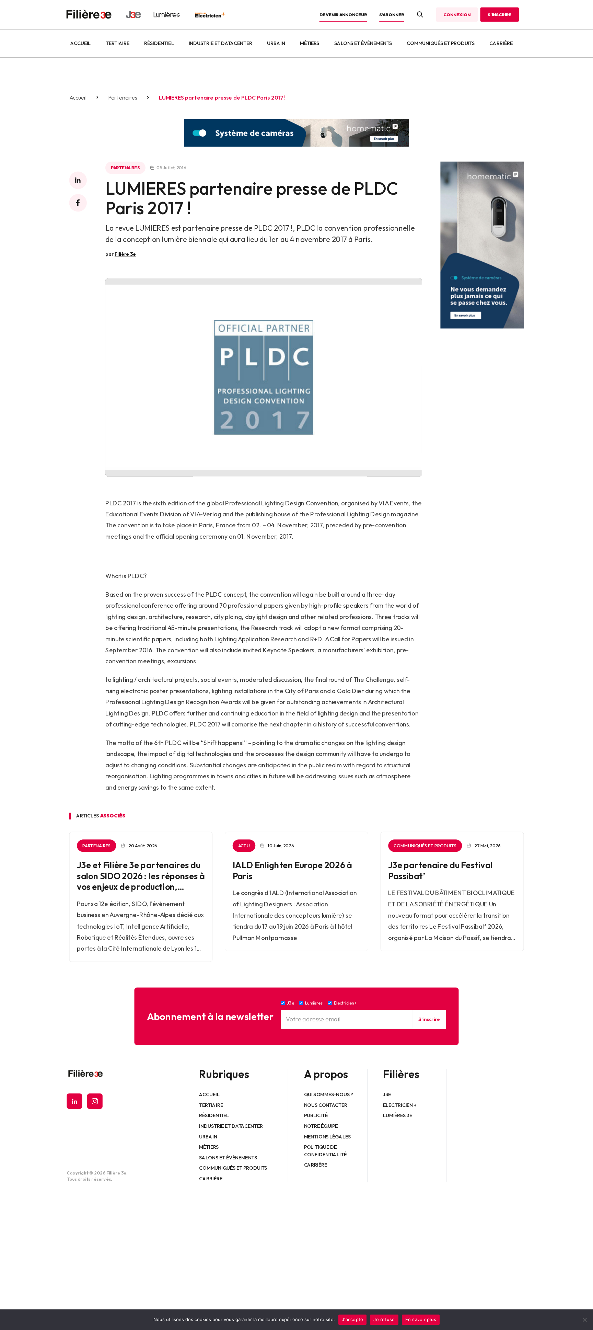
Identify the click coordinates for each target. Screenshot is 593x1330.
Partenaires (122, 97)
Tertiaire (117, 43)
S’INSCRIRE (499, 14)
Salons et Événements (363, 43)
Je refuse (384, 1319)
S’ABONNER (391, 14)
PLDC (114, 503)
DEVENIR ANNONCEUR (343, 14)
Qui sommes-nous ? (328, 1094)
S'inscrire (429, 1019)
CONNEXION (456, 14)
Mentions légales (327, 1136)
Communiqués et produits (441, 43)
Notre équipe (321, 1126)
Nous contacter (326, 1105)
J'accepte (352, 1319)
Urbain (276, 43)
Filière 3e (125, 254)
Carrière (501, 43)
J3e (387, 1094)
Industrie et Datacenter (220, 43)
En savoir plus (421, 1319)
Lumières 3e (397, 1115)
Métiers (309, 43)
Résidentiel (159, 43)
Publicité (316, 1115)
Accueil (80, 43)
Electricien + (399, 1105)
